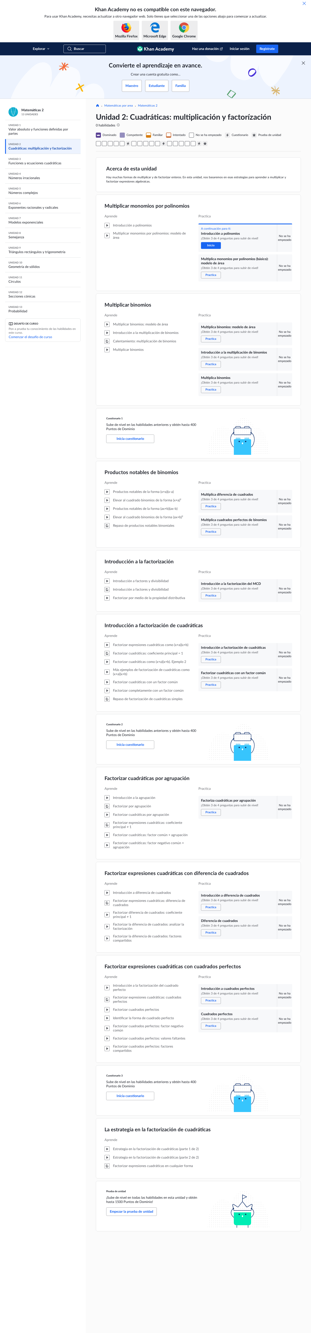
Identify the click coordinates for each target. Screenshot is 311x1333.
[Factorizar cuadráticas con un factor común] (157, 143)
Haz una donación (205, 49)
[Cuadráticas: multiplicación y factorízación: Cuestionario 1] (128, 143)
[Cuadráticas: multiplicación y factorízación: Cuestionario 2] (163, 143)
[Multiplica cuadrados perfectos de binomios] (139, 143)
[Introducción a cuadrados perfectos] (187, 143)
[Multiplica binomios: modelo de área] (110, 143)
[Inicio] (97, 106)
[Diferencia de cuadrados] (181, 143)
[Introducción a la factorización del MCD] (145, 143)
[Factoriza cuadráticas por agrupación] (169, 143)
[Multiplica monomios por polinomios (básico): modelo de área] (104, 143)
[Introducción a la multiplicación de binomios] (116, 143)
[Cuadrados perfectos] (193, 143)
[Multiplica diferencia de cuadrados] (133, 143)
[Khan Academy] (155, 49)
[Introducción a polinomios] (98, 143)
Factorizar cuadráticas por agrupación (147, 778)
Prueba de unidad (116, 1191)
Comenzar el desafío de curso (30, 337)
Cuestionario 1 (114, 418)
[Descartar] (304, 3)
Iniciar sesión (239, 49)
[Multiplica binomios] (122, 143)
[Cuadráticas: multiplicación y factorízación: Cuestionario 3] (199, 143)
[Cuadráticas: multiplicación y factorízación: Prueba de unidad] (205, 143)
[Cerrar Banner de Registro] (303, 63)
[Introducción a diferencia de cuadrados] (175, 143)
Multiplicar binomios (128, 305)
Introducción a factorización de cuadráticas (154, 625)
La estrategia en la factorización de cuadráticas (158, 1129)
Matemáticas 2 (147, 105)
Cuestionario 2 (114, 724)
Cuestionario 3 (114, 1075)
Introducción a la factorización (139, 561)
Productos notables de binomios (141, 472)
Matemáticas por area (118, 105)
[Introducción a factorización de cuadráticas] (151, 143)
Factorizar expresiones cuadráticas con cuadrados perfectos (173, 966)
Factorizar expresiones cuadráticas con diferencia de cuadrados (177, 873)
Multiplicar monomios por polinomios (147, 206)
